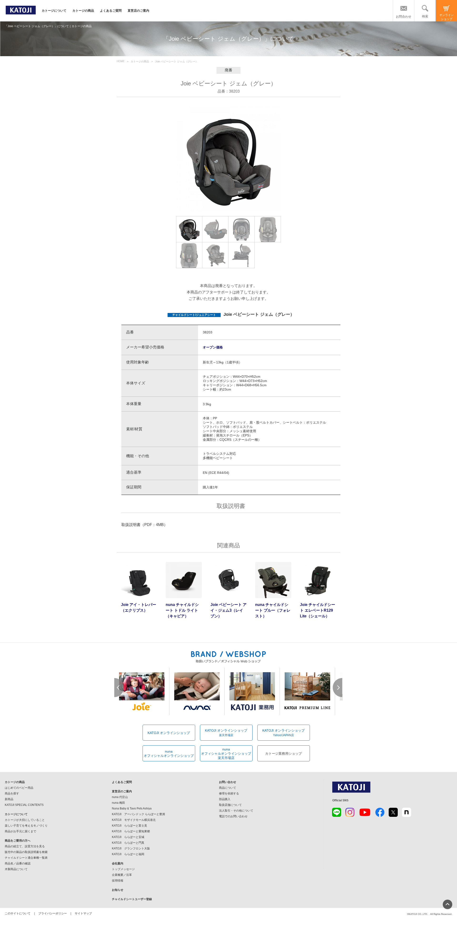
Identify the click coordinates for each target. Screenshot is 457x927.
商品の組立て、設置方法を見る (25, 846)
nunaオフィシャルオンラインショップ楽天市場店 (226, 753)
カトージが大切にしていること (25, 820)
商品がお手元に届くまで (20, 831)
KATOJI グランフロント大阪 (131, 848)
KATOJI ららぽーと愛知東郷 (131, 831)
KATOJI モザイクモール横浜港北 (134, 820)
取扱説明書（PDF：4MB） (144, 525)
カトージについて (54, 10)
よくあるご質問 (111, 10)
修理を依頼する (229, 793)
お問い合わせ (227, 782)
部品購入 (224, 799)
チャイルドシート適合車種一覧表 (26, 857)
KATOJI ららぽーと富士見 (129, 825)
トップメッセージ (123, 869)
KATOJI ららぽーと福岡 (128, 854)
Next (338, 687)
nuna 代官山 (120, 797)
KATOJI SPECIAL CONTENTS (24, 805)
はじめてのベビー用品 (19, 787)
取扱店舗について (230, 805)
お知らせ (117, 890)
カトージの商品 (83, 10)
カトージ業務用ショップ (283, 753)
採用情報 (117, 880)
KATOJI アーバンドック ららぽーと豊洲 (138, 814)
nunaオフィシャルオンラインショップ (169, 753)
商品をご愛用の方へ (17, 840)
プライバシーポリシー (52, 913)
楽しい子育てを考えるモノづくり (26, 825)
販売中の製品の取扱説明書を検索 (26, 852)
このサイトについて (17, 913)
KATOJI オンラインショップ (169, 733)
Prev (119, 687)
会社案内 (117, 863)
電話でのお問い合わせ (233, 816)
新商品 (9, 799)
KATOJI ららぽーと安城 (128, 837)
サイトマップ (83, 913)
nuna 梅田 (118, 802)
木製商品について (16, 869)
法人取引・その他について (236, 810)
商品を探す (12, 793)
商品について (227, 787)
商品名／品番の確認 (17, 863)
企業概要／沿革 (122, 875)
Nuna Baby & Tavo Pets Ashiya (132, 808)
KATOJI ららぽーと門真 (128, 842)
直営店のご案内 (138, 10)
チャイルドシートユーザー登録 (132, 899)
